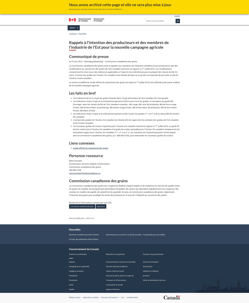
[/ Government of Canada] (86, 20)
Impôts (71, 289)
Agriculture (101, 206)
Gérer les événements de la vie (154, 280)
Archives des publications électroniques (83, 239)
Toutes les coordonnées (78, 254)
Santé (71, 285)
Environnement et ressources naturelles (121, 262)
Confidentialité (132, 297)
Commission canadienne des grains (82, 206)
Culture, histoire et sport (115, 271)
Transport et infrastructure (116, 280)
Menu (75, 27)
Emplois (72, 262)
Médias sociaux (74, 297)
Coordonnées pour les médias (154, 235)
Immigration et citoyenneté (79, 266)
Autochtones (147, 266)
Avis (122, 297)
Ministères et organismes (115, 254)
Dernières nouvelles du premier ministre (84, 235)
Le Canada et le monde (114, 285)
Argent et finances (113, 289)
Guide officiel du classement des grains (90, 148)
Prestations (73, 280)
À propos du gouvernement (153, 254)
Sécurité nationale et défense (117, 266)
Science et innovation (151, 262)
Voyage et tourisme (76, 271)
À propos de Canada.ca (109, 297)
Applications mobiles (90, 297)
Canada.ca (73, 34)
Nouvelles (82, 34)
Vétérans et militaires (151, 271)
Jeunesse (146, 276)
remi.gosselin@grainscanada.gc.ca (84, 173)
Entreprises (73, 276)
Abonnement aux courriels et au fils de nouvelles (124, 235)
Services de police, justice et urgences (120, 276)
